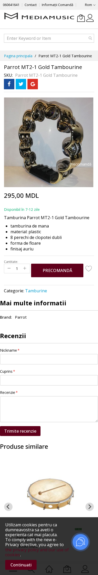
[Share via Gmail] (32, 84)
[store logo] (39, 16)
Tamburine (36, 291)
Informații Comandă (57, 4)
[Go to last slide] (8, 507)
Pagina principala (18, 55)
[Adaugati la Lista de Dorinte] (88, 268)
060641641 (11, 4)
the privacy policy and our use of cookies (37, 552)
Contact (31, 4)
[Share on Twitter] (21, 84)
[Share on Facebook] (9, 84)
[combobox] (49, 38)
